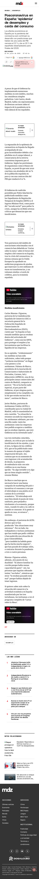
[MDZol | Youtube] (22, 851)
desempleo (9, 642)
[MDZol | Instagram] (17, 851)
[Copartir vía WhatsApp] (7, 62)
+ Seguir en (8, 57)
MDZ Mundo (9, 51)
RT (6, 627)
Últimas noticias (8, 804)
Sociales (5, 823)
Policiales (5, 811)
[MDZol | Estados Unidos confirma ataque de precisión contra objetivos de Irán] (32, 229)
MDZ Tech (24, 817)
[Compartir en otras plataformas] (11, 62)
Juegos (23, 814)
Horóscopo (24, 807)
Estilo (4, 817)
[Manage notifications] (34, 869)
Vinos (4, 820)
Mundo (7, 10)
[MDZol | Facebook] (11, 851)
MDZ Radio (24, 811)
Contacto (23, 832)
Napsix (22, 820)
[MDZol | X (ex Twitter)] (27, 851)
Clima (22, 804)
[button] (36, 3)
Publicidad (24, 829)
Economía (5, 807)
